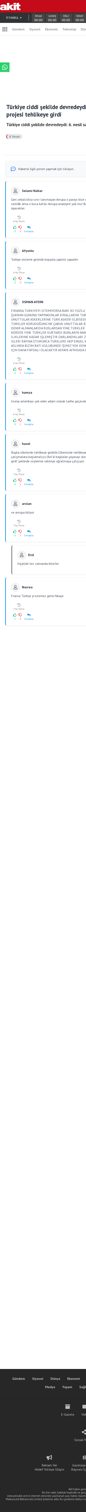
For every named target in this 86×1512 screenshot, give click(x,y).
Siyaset (34, 29)
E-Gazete (67, 1414)
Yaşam (67, 1387)
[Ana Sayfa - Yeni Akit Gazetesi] (10, 6)
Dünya (55, 1378)
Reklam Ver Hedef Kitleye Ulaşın (49, 1467)
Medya (50, 1387)
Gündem (18, 29)
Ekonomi (51, 29)
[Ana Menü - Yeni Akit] (5, 29)
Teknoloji (69, 29)
